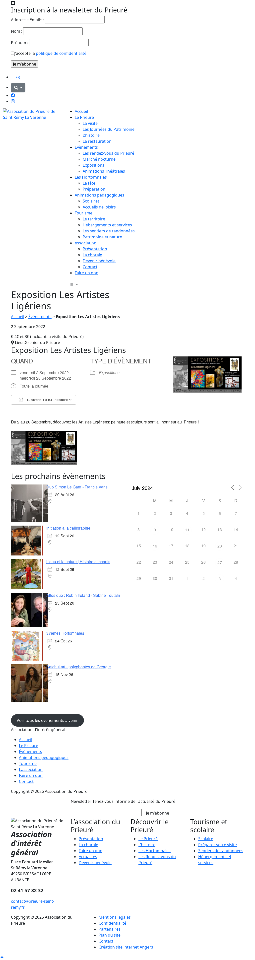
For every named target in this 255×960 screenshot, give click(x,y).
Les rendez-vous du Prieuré (108, 153)
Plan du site (110, 935)
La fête (89, 183)
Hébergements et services (107, 225)
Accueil (81, 111)
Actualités (88, 856)
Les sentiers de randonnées (109, 231)
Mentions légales (115, 917)
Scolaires (91, 201)
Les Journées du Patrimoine (108, 129)
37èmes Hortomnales (65, 633)
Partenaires (110, 929)
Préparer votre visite (217, 844)
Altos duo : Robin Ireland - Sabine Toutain (83, 595)
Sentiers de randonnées (220, 850)
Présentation (95, 249)
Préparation (94, 189)
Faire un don (86, 272)
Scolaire (205, 838)
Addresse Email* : (27, 19)
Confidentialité (112, 923)
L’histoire (91, 135)
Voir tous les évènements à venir (47, 720)
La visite (90, 123)
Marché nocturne (99, 159)
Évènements (86, 147)
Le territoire (94, 219)
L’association (31, 769)
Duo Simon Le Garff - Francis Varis (77, 487)
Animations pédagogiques (99, 195)
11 (187, 530)
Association (85, 243)
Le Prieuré (84, 117)
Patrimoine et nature (102, 237)
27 (219, 562)
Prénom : (19, 42)
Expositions (93, 165)
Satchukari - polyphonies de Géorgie (78, 667)
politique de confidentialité (61, 53)
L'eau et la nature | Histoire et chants (78, 561)
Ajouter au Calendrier (47, 400)
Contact (90, 267)
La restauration (97, 141)
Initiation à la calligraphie (68, 528)
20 (219, 546)
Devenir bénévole (99, 261)
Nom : (16, 31)
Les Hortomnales (91, 177)
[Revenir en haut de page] (2, 957)
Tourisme (83, 213)
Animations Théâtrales (104, 171)
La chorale (92, 255)
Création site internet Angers (126, 947)
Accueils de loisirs (99, 207)
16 (155, 546)
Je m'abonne (157, 813)
